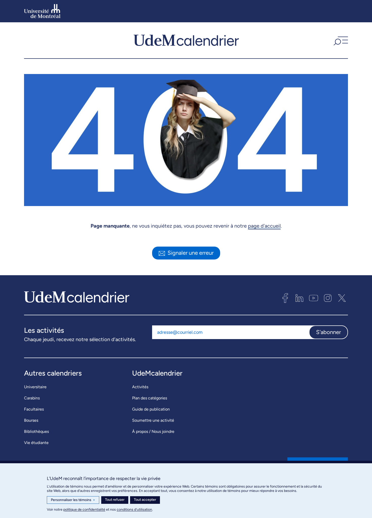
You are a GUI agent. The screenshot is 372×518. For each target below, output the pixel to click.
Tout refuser (115, 499)
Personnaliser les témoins (73, 500)
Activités (140, 386)
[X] (342, 298)
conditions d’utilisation (134, 509)
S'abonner (328, 332)
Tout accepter (145, 499)
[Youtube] (313, 298)
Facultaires (34, 409)
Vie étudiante (36, 442)
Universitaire (35, 386)
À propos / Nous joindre (153, 431)
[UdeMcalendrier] (186, 40)
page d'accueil (264, 226)
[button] (340, 40)
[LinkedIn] (299, 298)
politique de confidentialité (84, 509)
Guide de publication (151, 409)
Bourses (31, 420)
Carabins (32, 398)
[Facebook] (285, 298)
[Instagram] (328, 298)
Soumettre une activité (153, 420)
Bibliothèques (36, 431)
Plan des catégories (149, 398)
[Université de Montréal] (42, 11)
